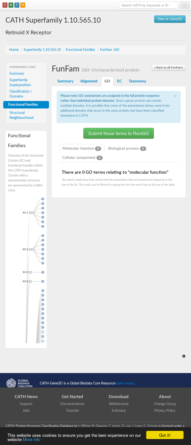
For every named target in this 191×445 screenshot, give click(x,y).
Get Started (72, 397)
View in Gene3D (169, 19)
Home (14, 50)
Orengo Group (165, 404)
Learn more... (126, 383)
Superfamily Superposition (20, 82)
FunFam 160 (109, 50)
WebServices (119, 404)
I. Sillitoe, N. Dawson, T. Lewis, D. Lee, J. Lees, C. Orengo (118, 425)
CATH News (26, 397)
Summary (16, 73)
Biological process (126, 148)
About (165, 397)
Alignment (88, 81)
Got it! (165, 435)
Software (119, 410)
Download (119, 397)
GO (107, 81)
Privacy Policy (164, 410)
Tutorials (72, 410)
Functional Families (81, 50)
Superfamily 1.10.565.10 (43, 50)
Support (26, 404)
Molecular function (80, 148)
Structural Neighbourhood (21, 115)
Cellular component (81, 158)
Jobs (26, 410)
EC (119, 81)
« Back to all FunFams (168, 67)
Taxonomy (137, 81)
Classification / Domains (20, 94)
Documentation (72, 404)
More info (31, 439)
